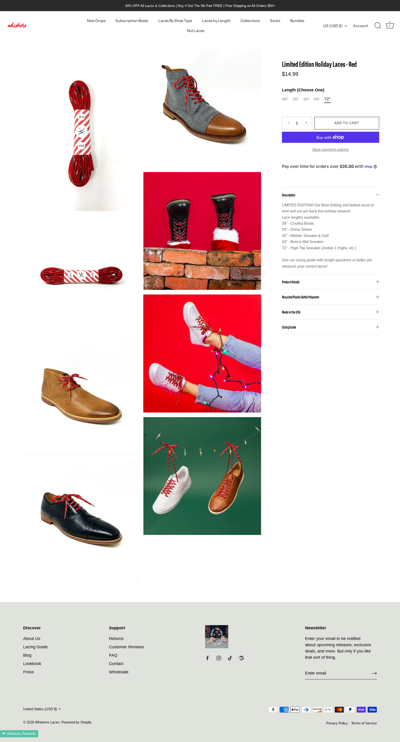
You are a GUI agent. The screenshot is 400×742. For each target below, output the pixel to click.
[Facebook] (207, 658)
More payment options (330, 149)
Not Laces (195, 30)
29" (296, 99)
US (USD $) (333, 25)
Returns (116, 638)
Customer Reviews (126, 647)
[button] (19, 733)
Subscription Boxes (132, 20)
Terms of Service (364, 723)
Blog (27, 655)
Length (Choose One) (303, 90)
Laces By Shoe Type (175, 20)
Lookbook (32, 663)
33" (306, 99)
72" (327, 99)
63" (317, 99)
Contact (116, 663)
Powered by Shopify (76, 722)
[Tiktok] (230, 658)
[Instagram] (218, 658)
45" (285, 99)
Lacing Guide (35, 647)
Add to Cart (346, 123)
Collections (250, 20)
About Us (31, 638)
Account (360, 25)
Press (28, 672)
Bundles (297, 20)
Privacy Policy (337, 723)
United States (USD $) (40, 709)
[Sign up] (374, 673)
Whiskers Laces (47, 722)
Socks (275, 20)
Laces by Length (216, 20)
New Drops (96, 20)
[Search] (378, 26)
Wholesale (118, 672)
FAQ (113, 655)
